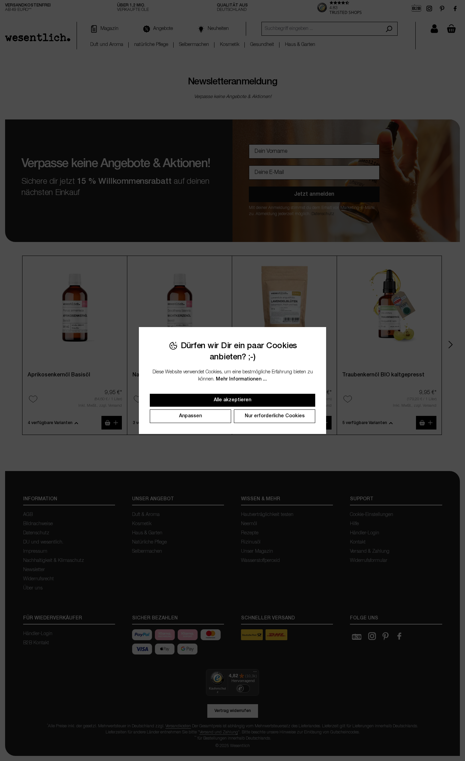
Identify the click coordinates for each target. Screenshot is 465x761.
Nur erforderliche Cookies (275, 416)
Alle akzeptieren (232, 400)
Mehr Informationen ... (241, 379)
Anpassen (190, 416)
